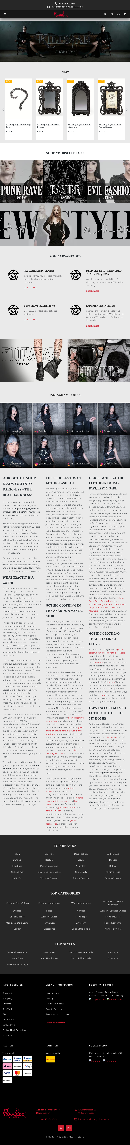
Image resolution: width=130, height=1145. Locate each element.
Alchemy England (49, 878)
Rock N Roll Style (49, 958)
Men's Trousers (112, 917)
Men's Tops (81, 917)
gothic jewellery (54, 811)
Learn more (30, 287)
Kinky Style (49, 952)
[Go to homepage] (65, 14)
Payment (7, 993)
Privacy (49, 998)
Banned (93, 604)
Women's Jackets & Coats (113, 911)
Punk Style (112, 952)
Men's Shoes (49, 923)
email (104, 695)
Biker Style (113, 958)
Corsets (81, 911)
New (65, 72)
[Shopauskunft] (98, 999)
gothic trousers (117, 653)
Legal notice (52, 993)
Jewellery (81, 923)
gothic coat (112, 737)
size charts (98, 662)
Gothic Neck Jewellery (14, 1030)
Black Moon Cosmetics (49, 872)
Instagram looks (65, 395)
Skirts (49, 911)
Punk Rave (94, 601)
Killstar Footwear (112, 929)
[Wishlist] (112, 14)
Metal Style (17, 958)
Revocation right (55, 1004)
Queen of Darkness (116, 604)
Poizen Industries (109, 601)
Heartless (105, 607)
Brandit (113, 860)
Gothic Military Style (81, 958)
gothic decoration (67, 807)
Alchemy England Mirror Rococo (48, 125)
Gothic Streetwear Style (81, 952)
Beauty (17, 929)
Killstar (120, 598)
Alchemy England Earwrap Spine (18, 125)
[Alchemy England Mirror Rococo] (49, 98)
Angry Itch (94, 607)
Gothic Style (9, 1025)
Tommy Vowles (113, 878)
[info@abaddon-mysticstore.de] (69, 1128)
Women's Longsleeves (49, 903)
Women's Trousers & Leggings (113, 903)
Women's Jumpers (81, 903)
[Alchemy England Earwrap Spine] (18, 98)
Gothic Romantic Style (17, 964)
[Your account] (118, 14)
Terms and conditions (57, 1014)
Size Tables (8, 1009)
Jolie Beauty (81, 872)
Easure (80, 860)
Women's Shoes (49, 917)
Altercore (93, 611)
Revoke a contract (55, 1022)
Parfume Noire (112, 872)
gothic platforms (60, 801)
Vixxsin (114, 607)
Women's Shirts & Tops (17, 903)
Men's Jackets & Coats (17, 923)
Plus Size (110, 682)
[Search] (105, 14)
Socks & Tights (17, 917)
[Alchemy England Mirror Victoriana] (80, 98)
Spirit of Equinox (81, 878)
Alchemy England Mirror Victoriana (79, 125)
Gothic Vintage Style (17, 952)
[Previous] (3, 109)
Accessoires (49, 929)
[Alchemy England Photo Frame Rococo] (111, 98)
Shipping (7, 998)
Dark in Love (113, 854)
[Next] (127, 109)
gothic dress (102, 653)
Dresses (17, 911)
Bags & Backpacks (81, 929)
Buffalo (112, 866)
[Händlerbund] (115, 999)
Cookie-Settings (54, 1009)
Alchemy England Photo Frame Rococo (110, 125)
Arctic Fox (17, 878)
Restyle (101, 604)
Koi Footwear (17, 872)
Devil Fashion (81, 854)
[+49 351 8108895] (61, 1128)
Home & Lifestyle (112, 923)
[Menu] (5, 14)
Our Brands (8, 1019)
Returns (7, 1004)
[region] (65, 109)
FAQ (5, 1014)
